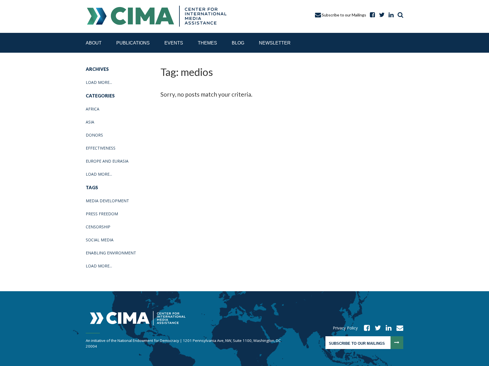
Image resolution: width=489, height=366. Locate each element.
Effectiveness (100, 148)
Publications (133, 43)
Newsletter (275, 43)
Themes (207, 43)
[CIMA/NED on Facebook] (365, 328)
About (94, 43)
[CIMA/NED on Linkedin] (387, 328)
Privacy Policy (345, 328)
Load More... (99, 82)
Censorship (98, 226)
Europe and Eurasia (107, 161)
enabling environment (111, 253)
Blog (238, 43)
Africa (92, 109)
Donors (94, 135)
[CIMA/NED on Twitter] (376, 328)
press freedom (102, 213)
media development (107, 200)
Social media (99, 239)
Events (173, 43)
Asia (90, 122)
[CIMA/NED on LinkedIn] (390, 15)
